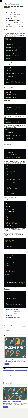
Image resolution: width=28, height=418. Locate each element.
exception (15, 9)
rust (5, 9)
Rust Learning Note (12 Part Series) (12, 12)
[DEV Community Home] (1, 1)
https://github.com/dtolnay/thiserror (12, 288)
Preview (11, 330)
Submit (7, 330)
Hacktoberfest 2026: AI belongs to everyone (12, 401)
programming (8, 9)
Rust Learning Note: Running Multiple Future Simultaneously (11, 380)
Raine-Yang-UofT (8, 3)
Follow (15, 370)
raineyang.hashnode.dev (18, 4)
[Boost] (1, 36)
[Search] (3, 1)
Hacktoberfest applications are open (13, 359)
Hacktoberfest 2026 (16, 403)
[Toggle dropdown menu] (26, 335)
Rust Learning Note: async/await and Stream (9, 383)
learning (12, 9)
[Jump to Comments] (1, 31)
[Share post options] (1, 38)
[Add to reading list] (1, 34)
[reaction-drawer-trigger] (1, 28)
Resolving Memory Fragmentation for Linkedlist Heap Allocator (11, 377)
